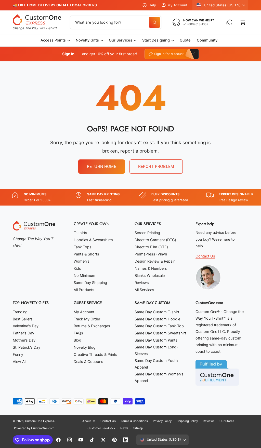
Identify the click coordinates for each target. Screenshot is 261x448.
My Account (177, 5)
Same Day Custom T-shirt (157, 312)
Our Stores (226, 421)
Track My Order (87, 319)
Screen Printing (147, 232)
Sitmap (138, 428)
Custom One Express (39, 421)
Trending (20, 312)
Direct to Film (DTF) (151, 247)
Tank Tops (83, 247)
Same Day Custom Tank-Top (159, 326)
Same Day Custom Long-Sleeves (156, 350)
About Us (88, 421)
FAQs (78, 333)
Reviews (142, 282)
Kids (77, 268)
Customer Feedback (101, 428)
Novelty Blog (85, 347)
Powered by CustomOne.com (34, 428)
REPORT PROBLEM (156, 166)
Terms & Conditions (134, 421)
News (124, 428)
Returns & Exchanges (92, 326)
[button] (242, 22)
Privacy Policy (162, 421)
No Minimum (84, 275)
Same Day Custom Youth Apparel (156, 364)
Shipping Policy (187, 421)
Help (152, 5)
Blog (77, 340)
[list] (130, 197)
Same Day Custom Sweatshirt (160, 333)
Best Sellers (23, 319)
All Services (144, 290)
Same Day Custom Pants (156, 340)
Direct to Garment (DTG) (155, 240)
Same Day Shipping (90, 282)
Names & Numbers (151, 268)
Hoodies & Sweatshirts (93, 240)
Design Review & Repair (155, 261)
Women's (81, 261)
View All (19, 361)
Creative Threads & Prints (95, 354)
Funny (18, 354)
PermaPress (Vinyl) (151, 254)
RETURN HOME (101, 166)
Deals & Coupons (88, 361)
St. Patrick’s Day (26, 347)
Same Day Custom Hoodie (157, 319)
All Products (84, 290)
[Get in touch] (229, 22)
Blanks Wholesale (150, 275)
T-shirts (80, 232)
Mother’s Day (24, 340)
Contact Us (205, 256)
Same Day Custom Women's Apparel (159, 377)
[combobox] (115, 22)
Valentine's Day (25, 326)
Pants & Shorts (86, 254)
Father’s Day (23, 333)
